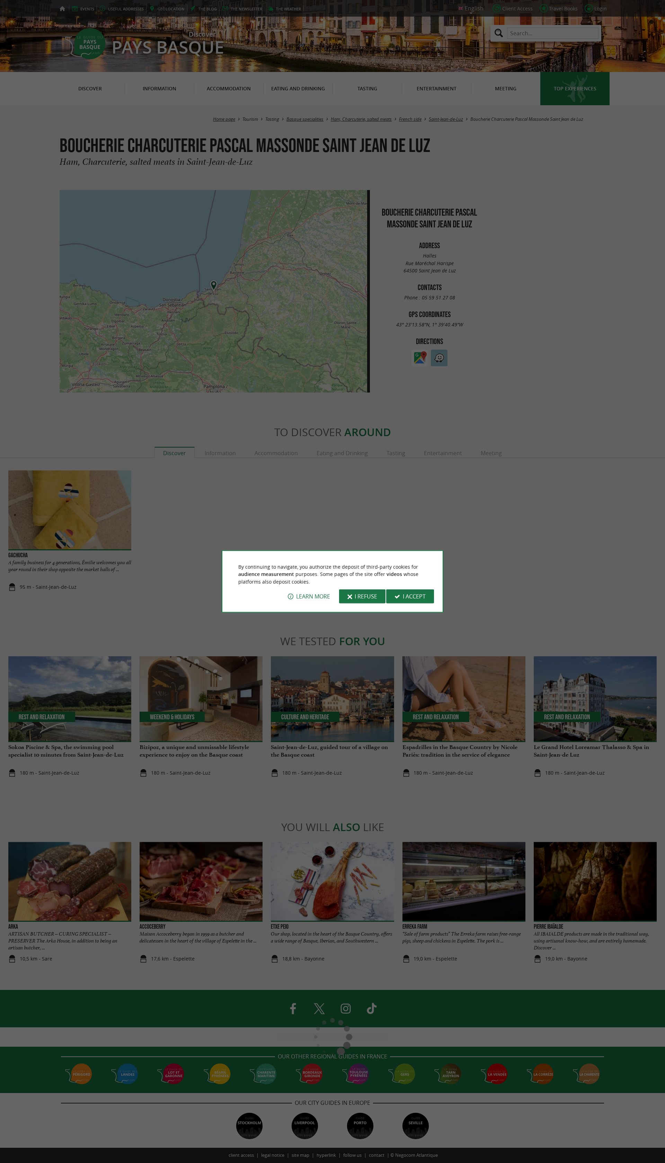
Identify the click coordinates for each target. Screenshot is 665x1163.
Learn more (313, 596)
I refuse (366, 596)
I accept (414, 596)
